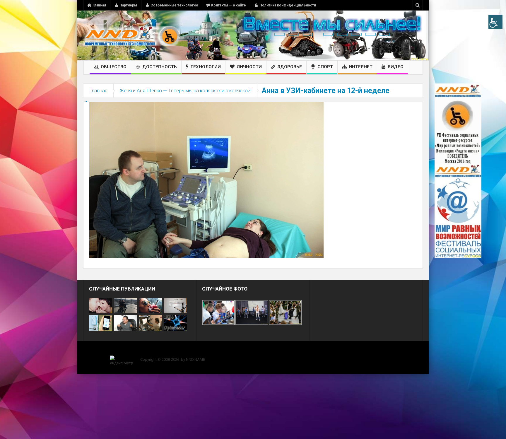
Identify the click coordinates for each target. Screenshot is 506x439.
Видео (396, 66)
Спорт (325, 66)
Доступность (159, 66)
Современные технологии (174, 5)
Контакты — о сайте (228, 5)
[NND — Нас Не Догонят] (131, 35)
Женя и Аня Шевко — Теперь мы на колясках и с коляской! (185, 90)
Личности (249, 66)
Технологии (205, 66)
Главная (99, 5)
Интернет (360, 66)
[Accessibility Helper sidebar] (495, 22)
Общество (113, 66)
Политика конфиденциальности (287, 5)
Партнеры (128, 5)
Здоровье (290, 66)
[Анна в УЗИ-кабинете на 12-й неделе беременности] (206, 179)
